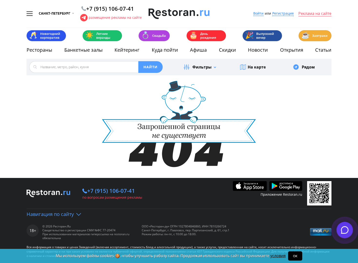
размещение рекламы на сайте (115, 17)
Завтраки (314, 35)
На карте (257, 67)
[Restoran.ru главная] (179, 14)
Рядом (308, 67)
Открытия (291, 50)
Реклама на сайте (314, 13)
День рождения (202, 35)
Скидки (227, 50)
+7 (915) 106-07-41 (111, 190)
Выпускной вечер (259, 35)
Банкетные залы (83, 50)
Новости (258, 50)
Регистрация (283, 13)
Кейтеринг (127, 50)
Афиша (198, 50)
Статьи (323, 50)
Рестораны (39, 50)
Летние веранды (97, 35)
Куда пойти (165, 50)
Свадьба (153, 35)
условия (278, 255)
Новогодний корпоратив (44, 35)
